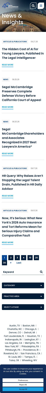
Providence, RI (30, 349)
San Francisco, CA (30, 353)
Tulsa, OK (14, 360)
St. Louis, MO (14, 356)
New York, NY (12, 346)
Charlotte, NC (14, 329)
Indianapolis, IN (13, 339)
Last (18, 262)
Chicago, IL (31, 329)
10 (30, 257)
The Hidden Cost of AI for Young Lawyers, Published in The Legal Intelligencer (23, 53)
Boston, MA (28, 325)
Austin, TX (14, 325)
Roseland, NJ (11, 353)
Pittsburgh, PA (12, 349)
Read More (7, 64)
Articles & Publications (15, 41)
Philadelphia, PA (30, 346)
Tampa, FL (29, 356)
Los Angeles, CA (13, 343)
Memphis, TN (32, 343)
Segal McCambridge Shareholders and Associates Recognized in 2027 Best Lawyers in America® (23, 138)
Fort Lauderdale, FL (14, 336)
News (5, 79)
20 (36, 257)
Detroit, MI (29, 332)
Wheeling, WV (29, 360)
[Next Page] (10, 262)
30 (4, 262)
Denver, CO (15, 332)
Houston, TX (33, 336)
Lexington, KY (32, 339)
